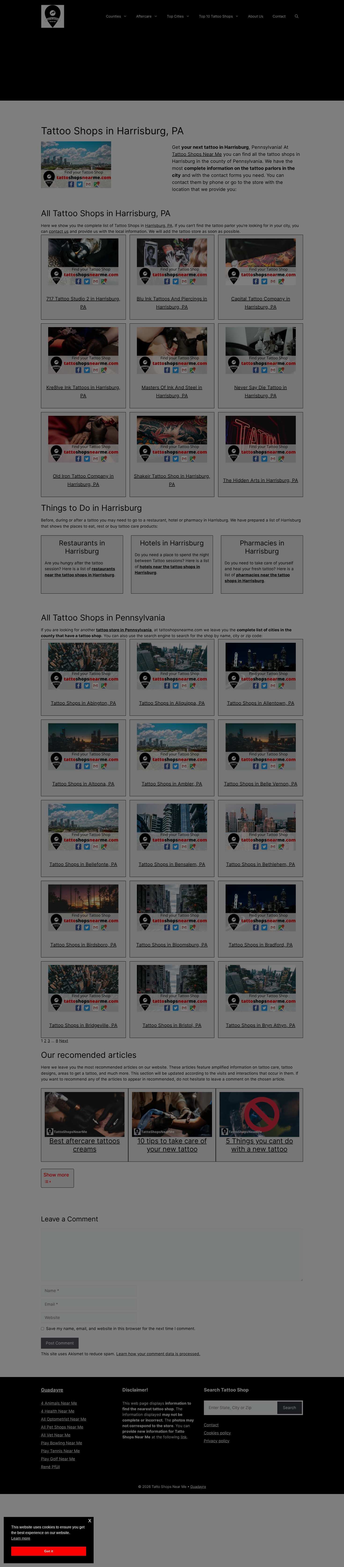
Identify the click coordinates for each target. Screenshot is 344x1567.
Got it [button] (48, 1551)
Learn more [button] (20, 1538)
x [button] (89, 1520)
